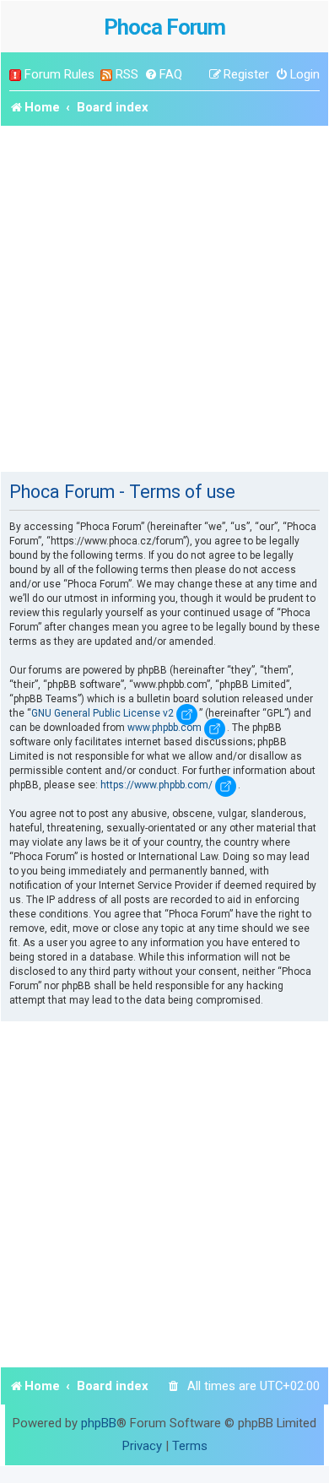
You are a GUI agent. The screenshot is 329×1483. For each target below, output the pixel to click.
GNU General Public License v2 (102, 713)
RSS (127, 74)
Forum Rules (59, 74)
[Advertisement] (164, 298)
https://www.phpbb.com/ (156, 785)
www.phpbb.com (164, 727)
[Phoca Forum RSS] (106, 75)
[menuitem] (163, 75)
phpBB (98, 1423)
